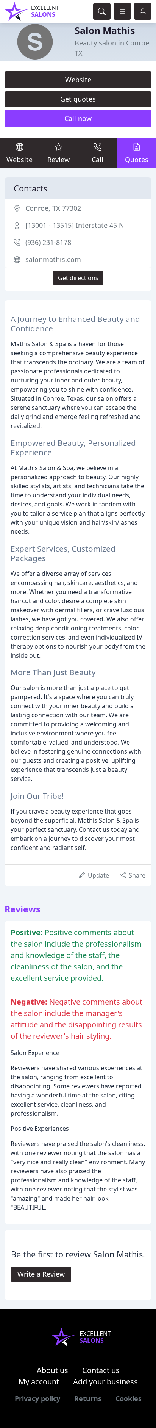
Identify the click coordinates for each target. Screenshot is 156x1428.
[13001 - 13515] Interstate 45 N (74, 225)
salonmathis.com (53, 259)
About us (52, 1370)
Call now (78, 118)
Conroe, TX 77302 (53, 208)
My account (39, 1381)
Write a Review (41, 1274)
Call (97, 159)
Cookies (128, 1398)
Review (58, 159)
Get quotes (78, 98)
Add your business (105, 1381)
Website (78, 79)
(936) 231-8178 (48, 242)
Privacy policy (37, 1398)
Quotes (136, 159)
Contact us (101, 1370)
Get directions (78, 278)
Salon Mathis (105, 30)
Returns (87, 1398)
